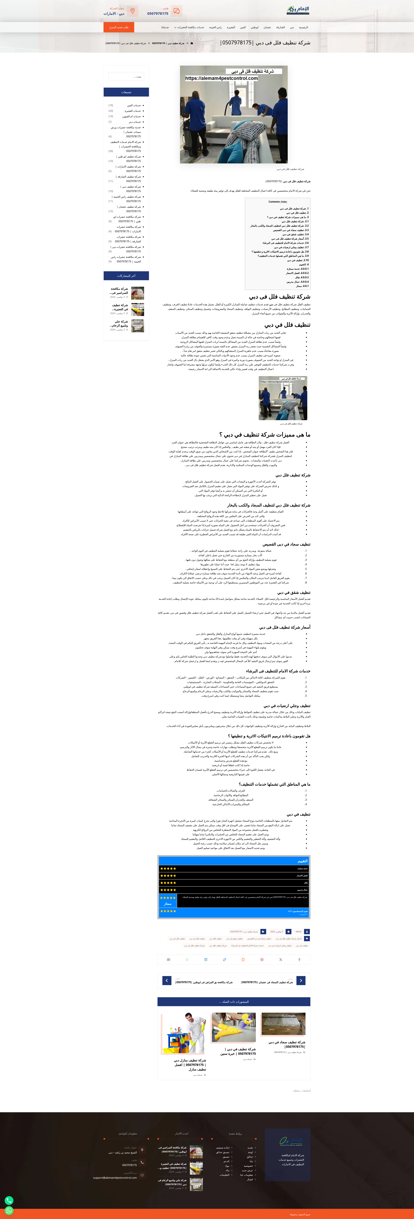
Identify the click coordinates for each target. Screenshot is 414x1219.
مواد (227, 1165)
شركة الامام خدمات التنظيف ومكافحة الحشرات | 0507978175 (125, 146)
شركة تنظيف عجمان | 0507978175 (129, 209)
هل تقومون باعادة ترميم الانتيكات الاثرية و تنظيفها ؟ (280, 251)
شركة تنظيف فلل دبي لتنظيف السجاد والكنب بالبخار (280, 225)
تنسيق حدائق (222, 1152)
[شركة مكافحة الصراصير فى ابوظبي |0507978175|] (137, 293)
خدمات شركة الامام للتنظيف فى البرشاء (286, 242)
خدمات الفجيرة (133, 111)
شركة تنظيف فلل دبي (295, 221)
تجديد (250, 1147)
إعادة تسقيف (222, 1147)
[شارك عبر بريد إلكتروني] (168, 959)
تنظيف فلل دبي (215, 938)
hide (283, 201)
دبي (271, 304)
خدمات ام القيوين (131, 116)
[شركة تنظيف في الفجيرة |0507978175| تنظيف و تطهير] (137, 309)
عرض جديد (247, 1170)
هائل (302, 277)
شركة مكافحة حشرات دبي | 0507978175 (125, 249)
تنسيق (226, 1156)
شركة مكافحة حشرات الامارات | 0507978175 (128, 229)
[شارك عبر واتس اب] (187, 959)
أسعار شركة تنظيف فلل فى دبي (290, 238)
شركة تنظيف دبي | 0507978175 (244, 931)
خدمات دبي (247, 1059)
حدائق (250, 1156)
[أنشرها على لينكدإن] (205, 959)
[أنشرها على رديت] (243, 959)
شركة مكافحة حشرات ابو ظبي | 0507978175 (127, 219)
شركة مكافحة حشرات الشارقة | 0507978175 (128, 239)
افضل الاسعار (297, 273)
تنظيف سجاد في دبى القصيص (291, 230)
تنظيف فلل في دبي (297, 212)
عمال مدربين (298, 281)
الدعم (226, 1161)
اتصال (250, 1179)
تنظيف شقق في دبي (296, 234)
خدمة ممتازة (298, 268)
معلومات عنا (246, 1174)
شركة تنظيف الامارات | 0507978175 (128, 169)
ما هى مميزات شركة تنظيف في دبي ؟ (288, 217)
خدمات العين (134, 105)
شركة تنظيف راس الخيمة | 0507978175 (126, 199)
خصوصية (248, 1165)
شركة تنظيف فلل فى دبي (294, 208)
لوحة (250, 1152)
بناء (251, 1161)
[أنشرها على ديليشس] (224, 959)
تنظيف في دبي (298, 260)
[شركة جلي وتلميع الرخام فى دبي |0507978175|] (137, 325)
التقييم (304, 264)
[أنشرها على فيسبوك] (299, 959)
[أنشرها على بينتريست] (262, 959)
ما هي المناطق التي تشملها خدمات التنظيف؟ (283, 255)
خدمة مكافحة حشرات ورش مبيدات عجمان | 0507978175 (126, 132)
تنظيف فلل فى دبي (197, 938)
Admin (298, 931)
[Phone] (9, 1200)
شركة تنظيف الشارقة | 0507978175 (128, 179)
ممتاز (302, 286)
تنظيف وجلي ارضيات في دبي (291, 247)
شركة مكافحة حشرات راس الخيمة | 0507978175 (126, 259)
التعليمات (224, 1174)
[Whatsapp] (9, 1210)
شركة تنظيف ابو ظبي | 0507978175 (128, 159)
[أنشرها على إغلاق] (280, 959)
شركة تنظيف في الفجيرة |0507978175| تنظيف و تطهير (173, 1167)
